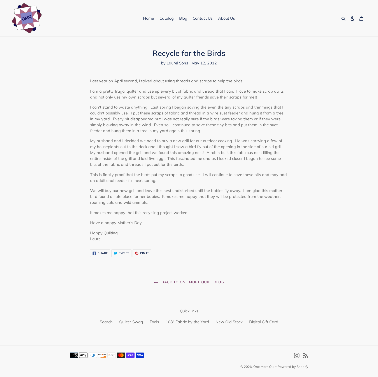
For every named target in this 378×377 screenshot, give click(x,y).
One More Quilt (264, 367)
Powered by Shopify (293, 367)
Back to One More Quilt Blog (192, 282)
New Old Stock (229, 321)
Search (106, 321)
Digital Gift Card (263, 321)
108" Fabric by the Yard (187, 321)
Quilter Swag (131, 321)
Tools (154, 321)
